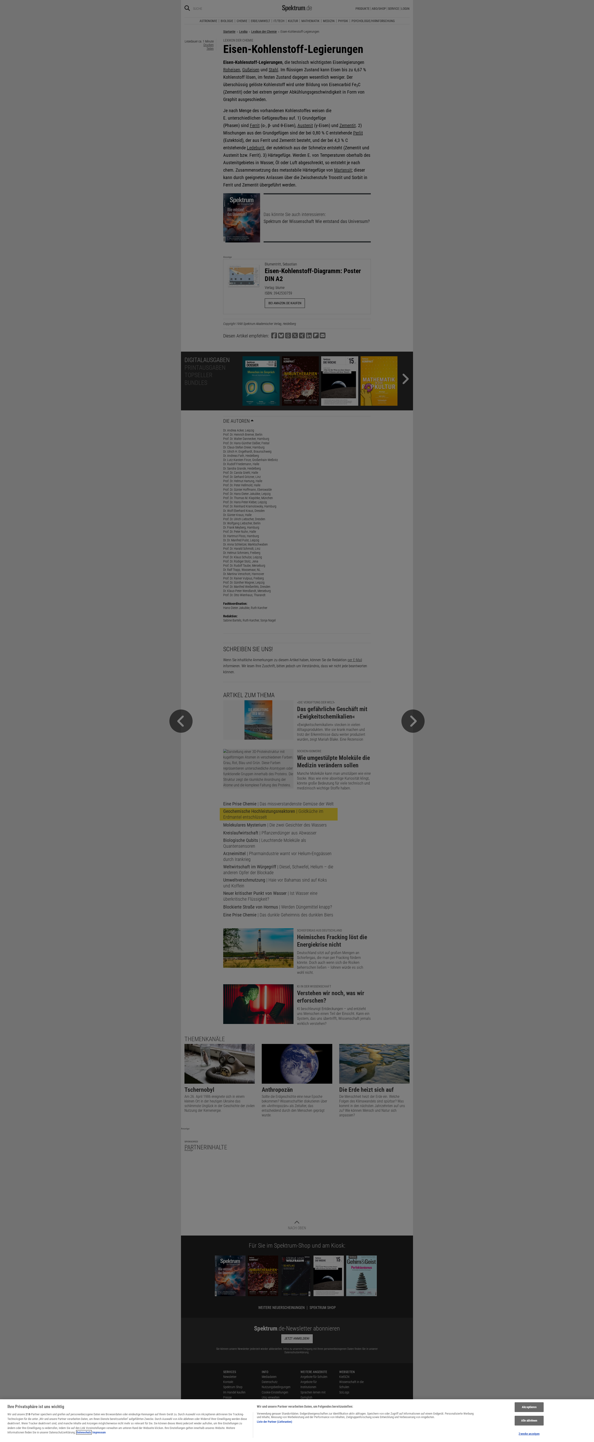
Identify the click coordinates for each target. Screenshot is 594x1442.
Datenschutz (84, 1432)
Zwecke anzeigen (529, 1433)
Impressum (99, 1432)
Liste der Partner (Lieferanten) (274, 1421)
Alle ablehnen (529, 1420)
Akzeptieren (529, 1407)
